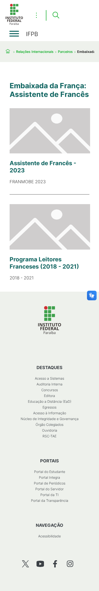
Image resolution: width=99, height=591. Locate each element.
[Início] (14, 23)
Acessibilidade (49, 536)
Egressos (49, 407)
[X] (25, 563)
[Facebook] (55, 563)
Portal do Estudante (49, 472)
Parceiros (65, 52)
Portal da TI (49, 495)
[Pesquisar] (55, 15)
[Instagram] (70, 563)
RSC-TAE (49, 436)
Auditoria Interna (49, 384)
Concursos (49, 390)
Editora (49, 396)
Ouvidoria (49, 430)
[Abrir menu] (14, 34)
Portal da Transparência (49, 500)
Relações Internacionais (35, 52)
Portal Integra (49, 477)
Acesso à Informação (49, 413)
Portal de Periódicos (49, 483)
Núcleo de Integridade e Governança (50, 419)
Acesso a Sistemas (49, 378)
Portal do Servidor (49, 489)
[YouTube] (40, 563)
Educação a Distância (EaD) (49, 401)
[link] (49, 146)
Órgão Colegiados (49, 424)
